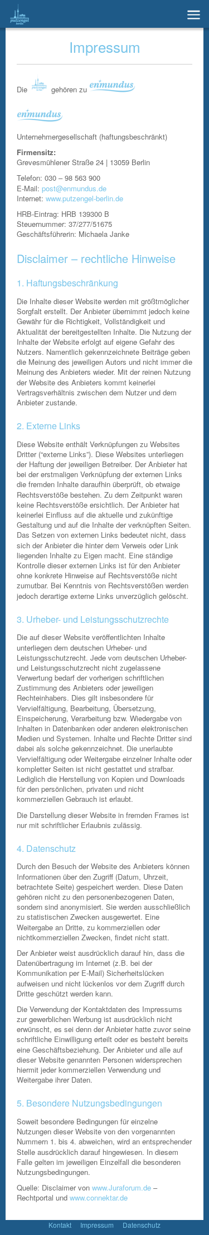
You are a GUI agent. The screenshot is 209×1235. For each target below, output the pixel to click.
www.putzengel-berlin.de (84, 198)
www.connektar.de (99, 1197)
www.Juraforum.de (121, 1187)
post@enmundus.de (74, 188)
